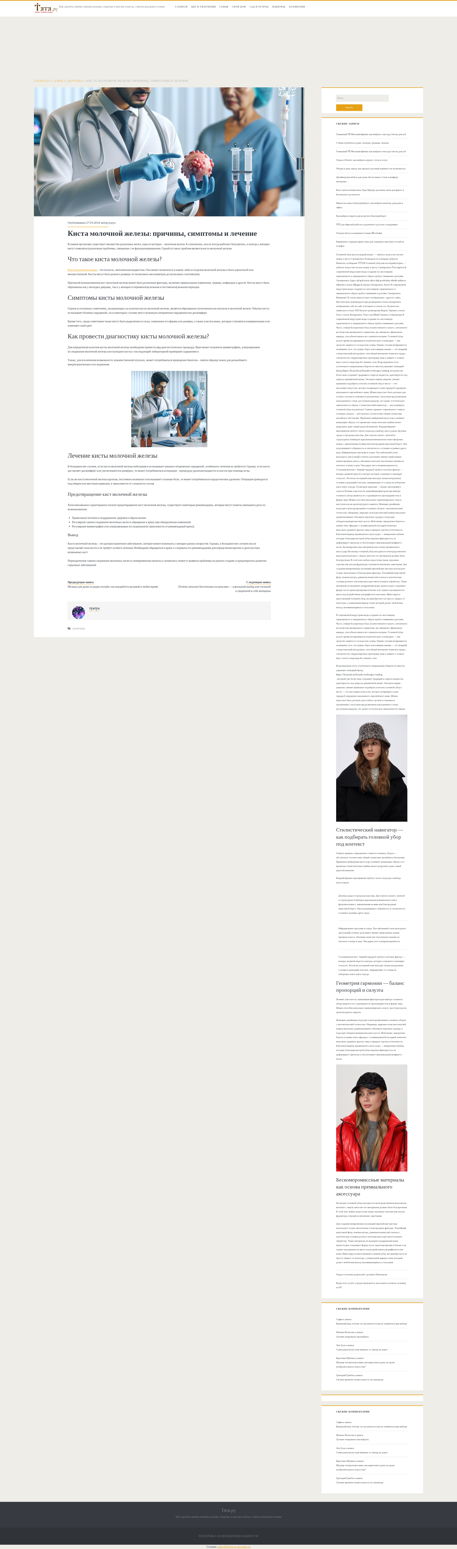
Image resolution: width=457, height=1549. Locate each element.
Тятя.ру (228, 1510)
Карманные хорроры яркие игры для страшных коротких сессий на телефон (370, 243)
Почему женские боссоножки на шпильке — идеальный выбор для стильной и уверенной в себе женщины (224, 589)
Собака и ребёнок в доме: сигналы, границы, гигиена (362, 143)
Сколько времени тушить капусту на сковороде (359, 1379)
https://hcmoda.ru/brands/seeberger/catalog (359, 674)
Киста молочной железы (82, 270)
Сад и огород (259, 6)
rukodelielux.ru (227, 1547)
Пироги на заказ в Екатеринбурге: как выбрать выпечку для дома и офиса (369, 205)
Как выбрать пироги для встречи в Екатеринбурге (361, 216)
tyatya (112, 223)
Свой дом (239, 6)
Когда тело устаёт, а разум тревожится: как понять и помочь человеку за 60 (371, 1285)
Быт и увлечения (203, 6)
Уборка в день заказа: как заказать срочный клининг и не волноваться (370, 168)
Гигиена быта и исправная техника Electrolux (359, 233)
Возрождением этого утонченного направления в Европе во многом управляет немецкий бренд (370, 668)
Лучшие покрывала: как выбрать (352, 1336)
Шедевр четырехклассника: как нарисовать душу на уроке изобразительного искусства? (365, 1364)
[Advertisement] (228, 43)
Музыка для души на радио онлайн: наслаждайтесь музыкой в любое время (113, 587)
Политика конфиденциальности (228, 1536)
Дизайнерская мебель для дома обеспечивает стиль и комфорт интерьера (367, 179)
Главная (181, 6)
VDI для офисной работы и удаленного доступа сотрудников (367, 224)
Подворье (279, 6)
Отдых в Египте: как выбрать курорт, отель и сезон (361, 160)
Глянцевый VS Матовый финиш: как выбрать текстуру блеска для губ (371, 134)
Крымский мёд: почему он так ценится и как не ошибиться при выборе (371, 1323)
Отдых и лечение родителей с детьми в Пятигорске (361, 1274)
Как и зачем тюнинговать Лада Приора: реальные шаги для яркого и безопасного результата (370, 192)
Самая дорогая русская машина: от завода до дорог (362, 1349)
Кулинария (297, 6)
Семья (223, 6)
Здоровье (75, 81)
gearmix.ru (244, 1547)
